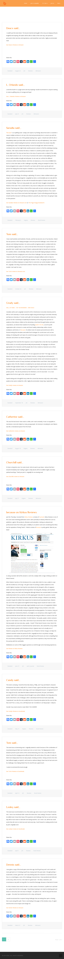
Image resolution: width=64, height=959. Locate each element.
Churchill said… (14, 462)
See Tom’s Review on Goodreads (15, 771)
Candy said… (13, 680)
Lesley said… (13, 807)
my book (41, 517)
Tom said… (12, 234)
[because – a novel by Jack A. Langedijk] (5, 3)
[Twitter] (54, 955)
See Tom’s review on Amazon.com (15, 271)
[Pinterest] (57, 955)
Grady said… (13, 302)
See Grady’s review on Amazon (14, 385)
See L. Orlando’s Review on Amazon (16, 96)
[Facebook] (51, 955)
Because (9, 132)
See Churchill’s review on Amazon (15, 476)
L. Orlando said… (15, 84)
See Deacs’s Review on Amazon (15, 45)
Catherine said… (15, 416)
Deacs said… (13, 28)
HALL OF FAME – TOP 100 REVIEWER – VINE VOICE (20, 307)
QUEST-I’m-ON (39, 325)
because (23, 330)
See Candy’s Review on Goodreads (15, 711)
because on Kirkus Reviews (21, 512)
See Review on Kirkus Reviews (14, 648)
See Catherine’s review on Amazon (15, 431)
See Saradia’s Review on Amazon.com (16, 202)
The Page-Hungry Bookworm (36, 202)
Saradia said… (13, 127)
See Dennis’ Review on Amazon (14, 908)
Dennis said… (13, 864)
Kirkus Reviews (29, 517)
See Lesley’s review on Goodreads (15, 829)
